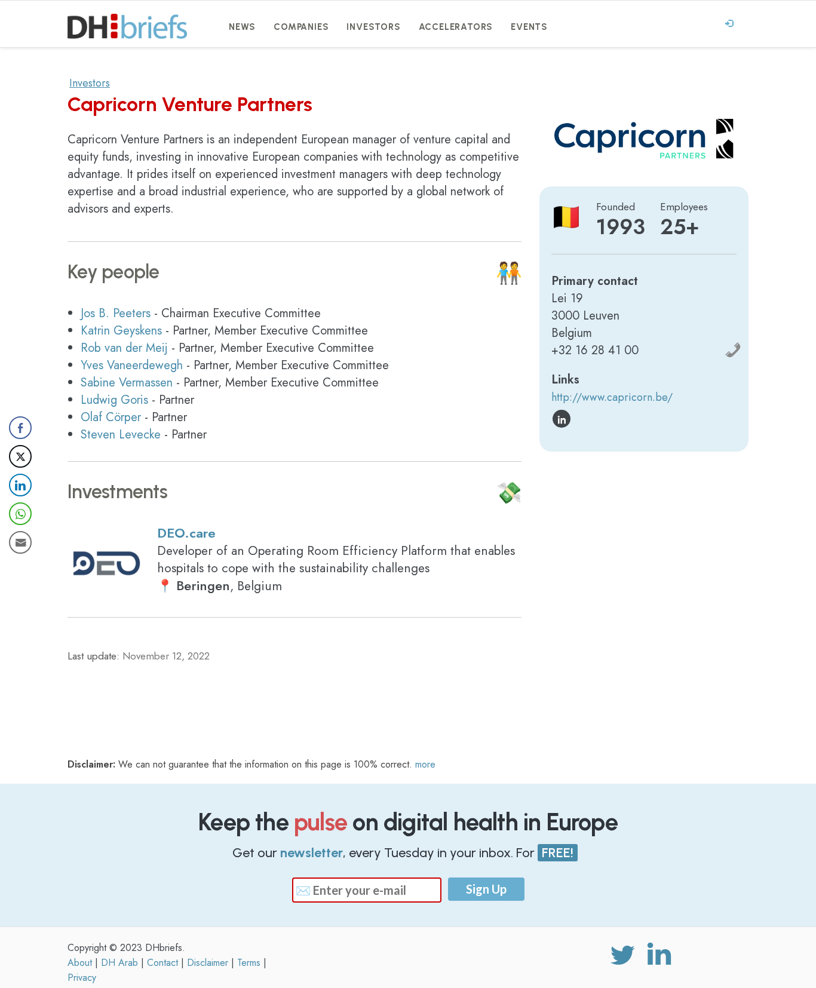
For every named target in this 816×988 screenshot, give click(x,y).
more (425, 764)
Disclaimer (207, 962)
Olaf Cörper (111, 417)
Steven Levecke (121, 434)
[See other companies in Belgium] (566, 217)
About (80, 962)
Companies (301, 27)
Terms (248, 962)
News (242, 27)
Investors (373, 27)
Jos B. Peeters (116, 313)
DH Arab (119, 962)
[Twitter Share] (20, 456)
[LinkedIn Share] (20, 485)
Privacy (82, 977)
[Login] (729, 24)
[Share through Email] (20, 542)
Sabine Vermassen (127, 382)
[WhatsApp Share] (20, 513)
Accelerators (456, 27)
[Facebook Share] (20, 427)
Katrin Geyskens (121, 330)
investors (89, 83)
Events (529, 27)
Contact (162, 962)
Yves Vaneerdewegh (132, 365)
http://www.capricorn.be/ (612, 397)
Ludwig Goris (114, 400)
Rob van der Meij (124, 348)
